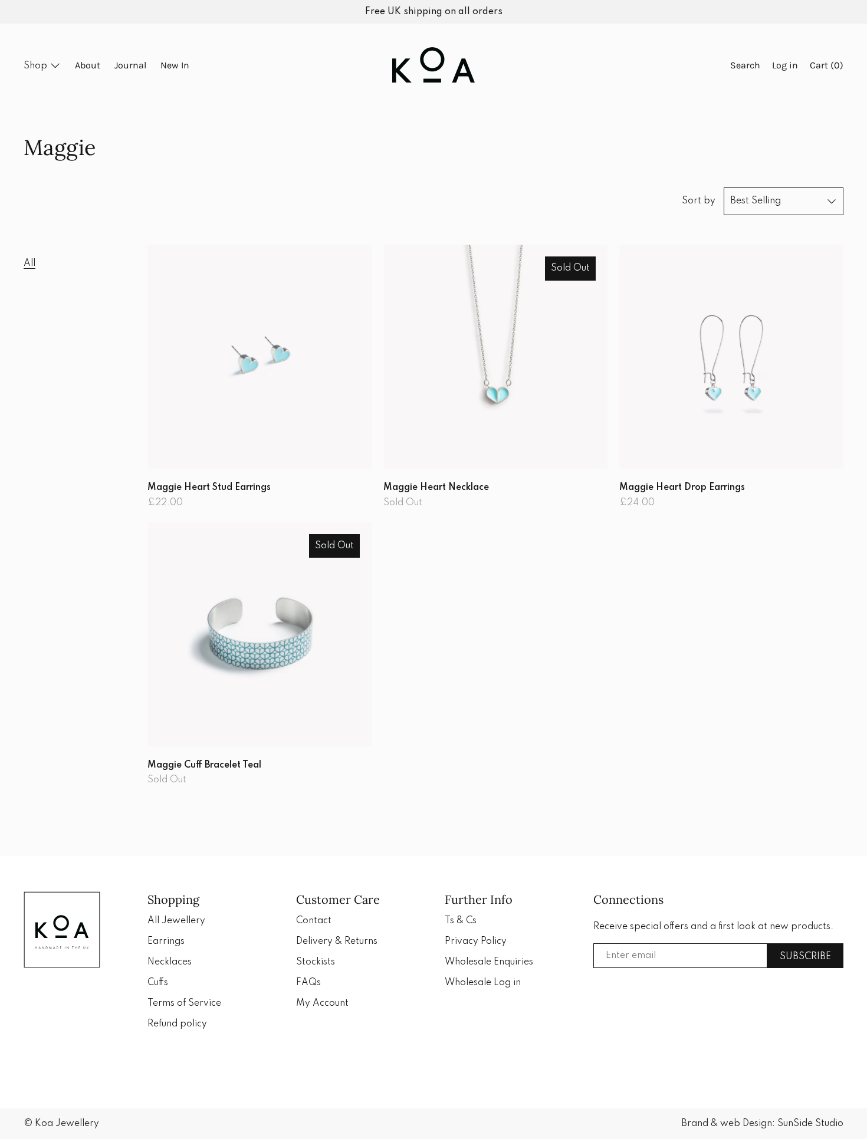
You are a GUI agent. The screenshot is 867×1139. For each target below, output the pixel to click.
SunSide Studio (810, 1123)
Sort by (698, 201)
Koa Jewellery (67, 1123)
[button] (745, 66)
